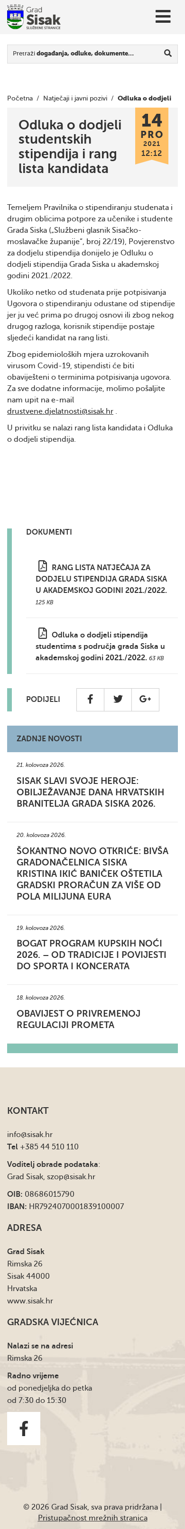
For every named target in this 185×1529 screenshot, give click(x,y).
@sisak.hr (37, 1134)
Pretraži (73, 53)
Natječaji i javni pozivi (75, 98)
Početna (20, 98)
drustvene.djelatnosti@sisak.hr (60, 411)
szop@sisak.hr (71, 1177)
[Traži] (168, 54)
